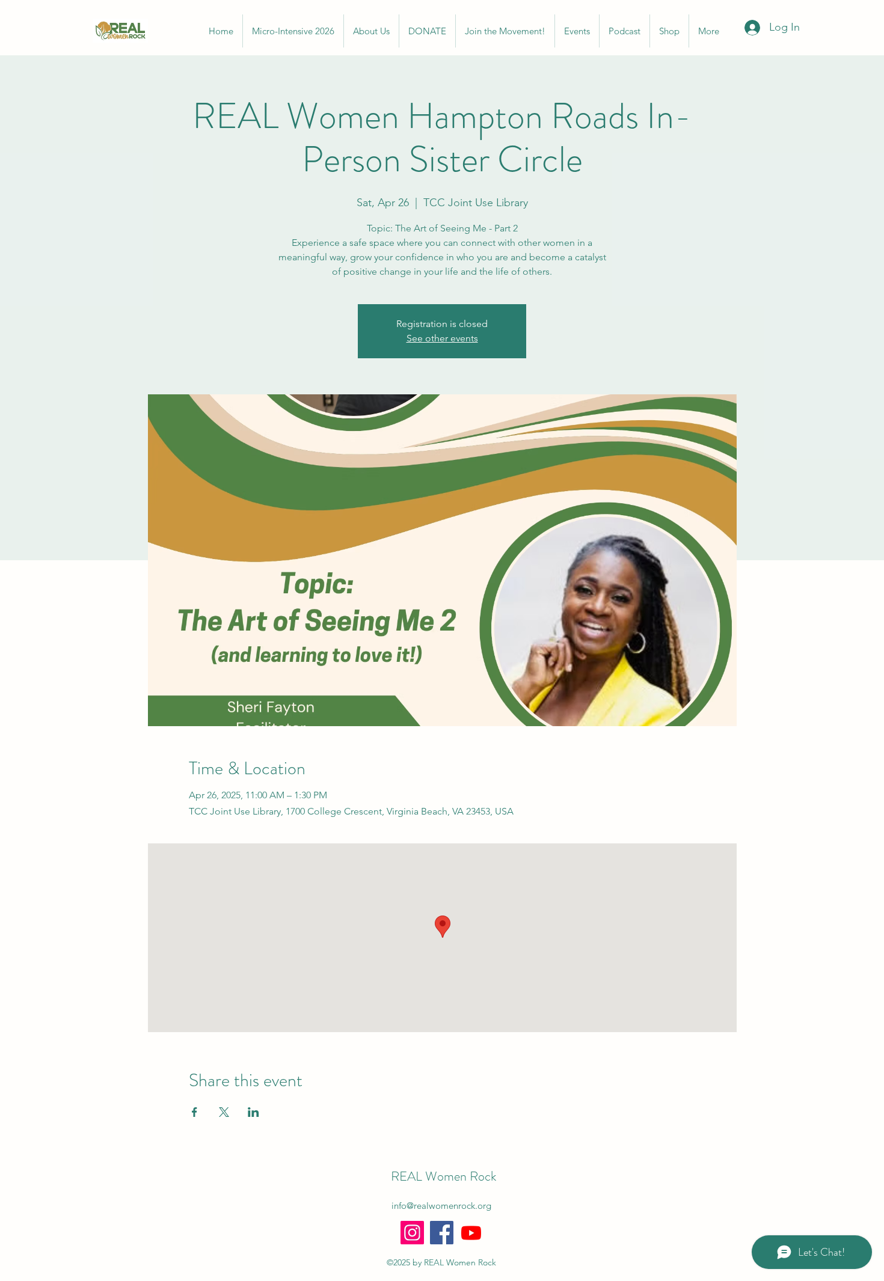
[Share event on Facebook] (194, 1112)
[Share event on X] (224, 1112)
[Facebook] (441, 1232)
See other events (442, 338)
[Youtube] (471, 1232)
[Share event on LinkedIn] (253, 1112)
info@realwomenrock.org (441, 1205)
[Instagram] (412, 1232)
